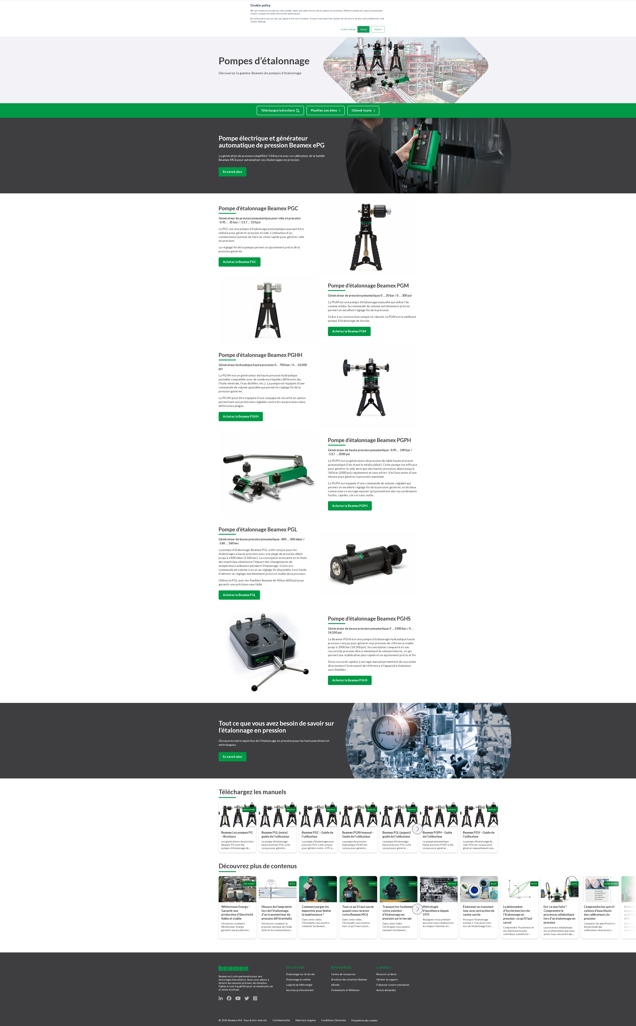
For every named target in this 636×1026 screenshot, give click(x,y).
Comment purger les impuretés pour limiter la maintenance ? (316, 910)
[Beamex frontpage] (233, 968)
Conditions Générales (333, 1020)
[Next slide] (417, 829)
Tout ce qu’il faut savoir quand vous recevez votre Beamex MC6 (358, 910)
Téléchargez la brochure (278, 110)
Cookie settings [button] (348, 29)
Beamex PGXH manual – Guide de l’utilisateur (358, 834)
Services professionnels (300, 990)
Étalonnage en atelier (298, 979)
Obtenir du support (387, 979)
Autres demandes (386, 990)
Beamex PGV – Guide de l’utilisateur (479, 834)
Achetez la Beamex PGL (239, 595)
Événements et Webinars (345, 990)
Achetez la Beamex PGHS (349, 680)
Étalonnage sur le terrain (300, 974)
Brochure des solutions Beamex (349, 979)
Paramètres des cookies (364, 1020)
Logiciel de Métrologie (299, 984)
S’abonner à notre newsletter (392, 984)
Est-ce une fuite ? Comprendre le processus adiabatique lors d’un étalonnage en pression (559, 914)
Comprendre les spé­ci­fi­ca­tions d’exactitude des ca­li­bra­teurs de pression (600, 912)
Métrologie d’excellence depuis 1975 (436, 910)
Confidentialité (281, 1020)
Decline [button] (378, 29)
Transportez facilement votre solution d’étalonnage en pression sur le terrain (398, 912)
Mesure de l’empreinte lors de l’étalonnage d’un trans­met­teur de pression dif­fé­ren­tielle (277, 912)
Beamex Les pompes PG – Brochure (237, 834)
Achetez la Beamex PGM (349, 331)
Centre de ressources (343, 974)
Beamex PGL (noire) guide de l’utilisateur (275, 834)
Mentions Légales (305, 1020)
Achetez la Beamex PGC (239, 262)
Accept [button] (363, 29)
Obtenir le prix (362, 110)
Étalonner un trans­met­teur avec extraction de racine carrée (478, 910)
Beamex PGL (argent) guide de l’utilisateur (396, 834)
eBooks (335, 984)
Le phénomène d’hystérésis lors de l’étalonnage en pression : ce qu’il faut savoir (517, 914)
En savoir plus (232, 171)
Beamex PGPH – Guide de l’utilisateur (437, 834)
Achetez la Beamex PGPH (350, 506)
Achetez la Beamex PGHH (241, 416)
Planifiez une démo (324, 110)
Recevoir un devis (386, 974)
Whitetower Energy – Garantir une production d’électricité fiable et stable (237, 912)
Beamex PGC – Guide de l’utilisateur (317, 834)
